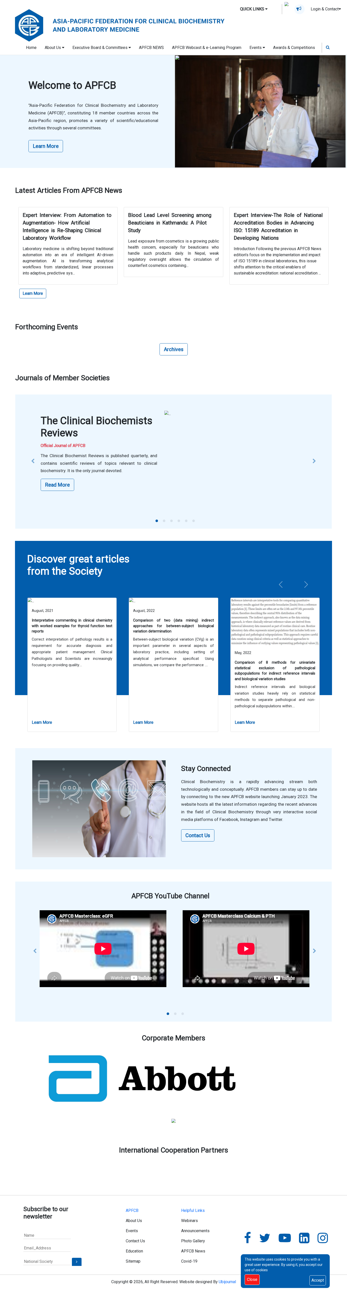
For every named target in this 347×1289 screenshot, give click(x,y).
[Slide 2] (164, 521)
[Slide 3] (171, 521)
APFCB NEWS (151, 47)
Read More (57, 485)
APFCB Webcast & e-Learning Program (206, 47)
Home (31, 47)
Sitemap (133, 1261)
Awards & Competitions (294, 47)
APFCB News (193, 1251)
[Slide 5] (186, 521)
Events (132, 1230)
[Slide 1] (156, 521)
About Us (134, 1220)
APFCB (132, 1210)
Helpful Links (193, 1210)
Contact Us (197, 835)
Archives (173, 349)
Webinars (189, 1220)
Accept (317, 1280)
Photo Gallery (193, 1241)
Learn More (46, 146)
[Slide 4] (179, 521)
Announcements (195, 1230)
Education (134, 1251)
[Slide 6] (193, 521)
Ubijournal (227, 1281)
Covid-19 (189, 1261)
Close (252, 1279)
